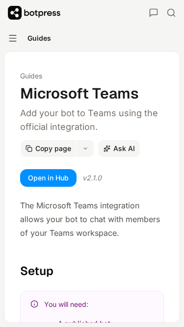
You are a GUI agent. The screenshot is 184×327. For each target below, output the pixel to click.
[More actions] (85, 148)
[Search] (171, 13)
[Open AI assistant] (153, 13)
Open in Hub (48, 178)
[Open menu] (13, 38)
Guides (31, 76)
